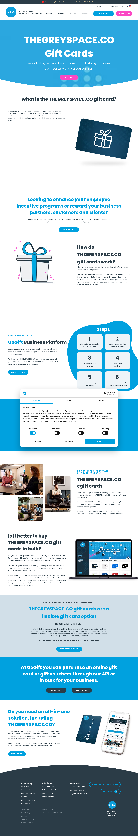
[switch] (57, 433)
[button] (100, 6)
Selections (69, 442)
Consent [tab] (36, 400)
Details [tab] (69, 400)
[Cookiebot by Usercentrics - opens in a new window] (105, 393)
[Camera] (11, 12)
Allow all (100, 442)
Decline (38, 442)
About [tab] (101, 400)
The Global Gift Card (84, 2)
